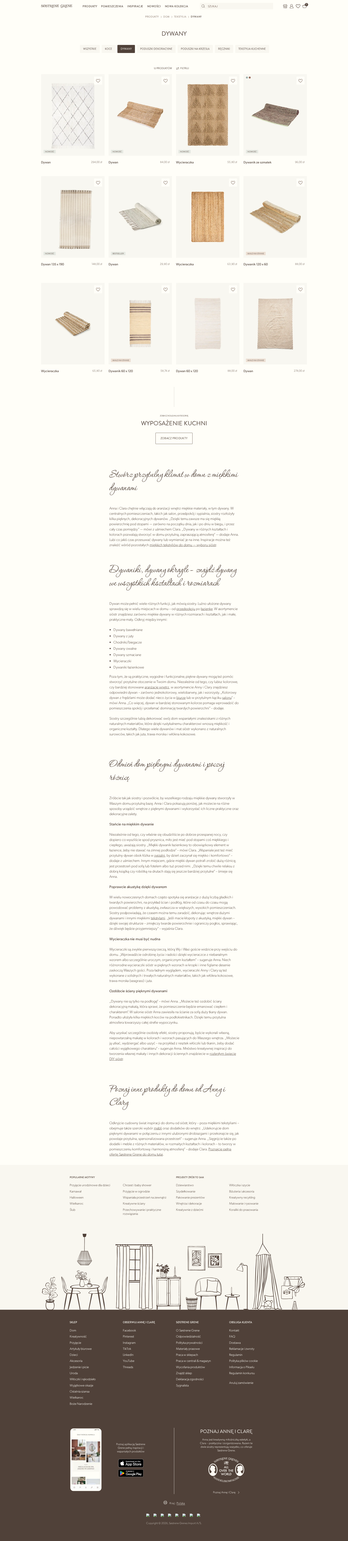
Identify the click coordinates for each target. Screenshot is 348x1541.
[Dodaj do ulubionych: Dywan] (98, 81)
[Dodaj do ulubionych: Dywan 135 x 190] (98, 183)
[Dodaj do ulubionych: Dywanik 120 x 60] (300, 183)
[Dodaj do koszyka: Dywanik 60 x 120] (167, 377)
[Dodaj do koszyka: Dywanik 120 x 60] (302, 271)
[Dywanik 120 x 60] (275, 217)
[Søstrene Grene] (56, 6)
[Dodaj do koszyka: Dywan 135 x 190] (99, 271)
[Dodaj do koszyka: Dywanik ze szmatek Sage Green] (302, 169)
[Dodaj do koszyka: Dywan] (99, 169)
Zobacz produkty (174, 438)
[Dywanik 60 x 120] (140, 323)
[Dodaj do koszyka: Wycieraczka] (234, 169)
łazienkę (206, 608)
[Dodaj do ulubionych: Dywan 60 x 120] (233, 289)
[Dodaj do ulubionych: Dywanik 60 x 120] (166, 289)
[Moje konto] (291, 6)
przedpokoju (185, 608)
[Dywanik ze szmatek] (275, 115)
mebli (158, 1128)
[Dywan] (73, 115)
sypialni (159, 855)
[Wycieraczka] (207, 115)
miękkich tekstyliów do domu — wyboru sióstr (183, 544)
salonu (226, 697)
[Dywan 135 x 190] (73, 217)
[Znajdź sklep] (285, 6)
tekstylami (158, 917)
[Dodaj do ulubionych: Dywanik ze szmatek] (300, 81)
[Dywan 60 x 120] (207, 323)
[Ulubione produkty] (298, 6)
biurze (181, 697)
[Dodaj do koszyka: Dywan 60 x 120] (234, 377)
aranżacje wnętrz (157, 687)
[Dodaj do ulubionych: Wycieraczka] (233, 81)
